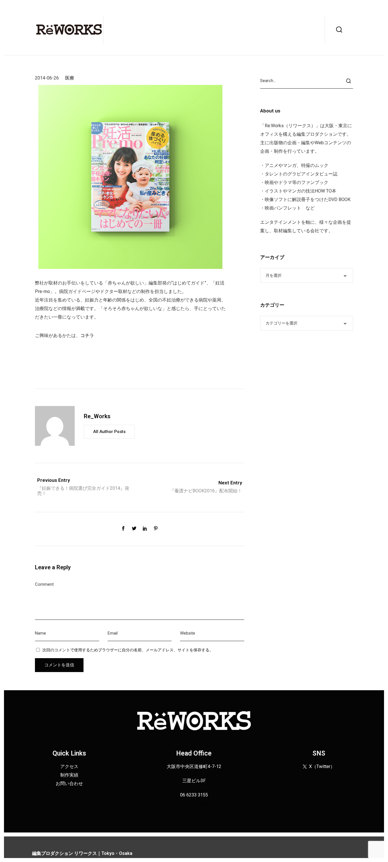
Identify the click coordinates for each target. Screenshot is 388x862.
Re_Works (97, 416)
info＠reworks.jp (194, 803)
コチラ (87, 335)
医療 (69, 78)
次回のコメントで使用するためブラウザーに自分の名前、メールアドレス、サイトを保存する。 (127, 650)
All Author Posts (109, 431)
